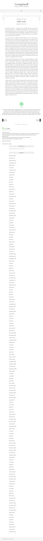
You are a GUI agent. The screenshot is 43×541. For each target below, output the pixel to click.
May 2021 (11, 182)
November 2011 (12, 280)
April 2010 (11, 323)
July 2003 (11, 514)
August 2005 (12, 457)
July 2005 (11, 459)
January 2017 (12, 208)
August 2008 (12, 371)
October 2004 (12, 481)
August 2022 (12, 165)
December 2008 (12, 361)
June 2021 (11, 179)
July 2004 (11, 486)
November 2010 (12, 306)
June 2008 (11, 376)
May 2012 (11, 265)
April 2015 (11, 239)
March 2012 (11, 270)
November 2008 (12, 364)
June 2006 (11, 433)
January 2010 (12, 330)
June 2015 (11, 234)
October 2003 (12, 507)
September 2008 (12, 368)
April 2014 (11, 244)
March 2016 (11, 225)
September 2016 (12, 215)
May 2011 (11, 292)
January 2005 (12, 474)
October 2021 (12, 172)
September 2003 (12, 510)
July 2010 (11, 316)
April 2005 (11, 467)
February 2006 (12, 443)
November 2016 (12, 210)
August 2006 (12, 428)
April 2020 (11, 191)
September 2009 (12, 340)
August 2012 (11, 261)
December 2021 (12, 170)
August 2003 (12, 512)
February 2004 (12, 498)
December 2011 (12, 277)
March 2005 (11, 469)
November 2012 (12, 256)
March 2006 (11, 440)
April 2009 (11, 352)
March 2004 (11, 495)
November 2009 (12, 335)
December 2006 (12, 419)
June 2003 (11, 517)
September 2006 (12, 426)
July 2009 (11, 344)
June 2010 (11, 318)
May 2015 (11, 237)
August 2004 (12, 483)
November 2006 (12, 421)
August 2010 (11, 313)
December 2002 (12, 531)
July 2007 (11, 402)
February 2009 (12, 356)
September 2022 (12, 162)
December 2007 (12, 390)
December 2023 (12, 155)
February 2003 (12, 526)
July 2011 (11, 289)
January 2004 (12, 500)
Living (24, 19)
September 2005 (12, 455)
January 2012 (12, 275)
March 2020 (11, 194)
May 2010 (11, 320)
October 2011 (12, 282)
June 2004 (11, 488)
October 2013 (12, 249)
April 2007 (11, 409)
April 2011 (11, 294)
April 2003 (11, 522)
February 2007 (12, 414)
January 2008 (12, 388)
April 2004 (11, 493)
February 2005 (12, 471)
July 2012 (11, 263)
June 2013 (11, 251)
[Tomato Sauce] (38, 120)
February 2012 (12, 273)
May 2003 (11, 519)
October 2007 (12, 395)
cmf (21, 107)
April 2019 (11, 198)
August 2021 (11, 174)
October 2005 (12, 452)
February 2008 (12, 385)
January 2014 (12, 246)
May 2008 (11, 378)
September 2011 (12, 285)
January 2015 (12, 241)
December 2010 (12, 304)
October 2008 (12, 366)
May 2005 (11, 464)
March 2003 (11, 524)
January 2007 (12, 416)
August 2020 (12, 189)
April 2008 (11, 380)
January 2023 (12, 158)
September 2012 (12, 258)
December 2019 (12, 196)
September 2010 (12, 311)
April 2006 (11, 438)
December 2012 (12, 253)
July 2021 (11, 177)
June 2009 (11, 347)
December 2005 (12, 447)
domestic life (20, 19)
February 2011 (12, 299)
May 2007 (11, 407)
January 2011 (11, 301)
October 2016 (12, 213)
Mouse (5, 128)
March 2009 (11, 354)
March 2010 (11, 325)
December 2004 (12, 476)
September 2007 (12, 397)
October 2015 (12, 232)
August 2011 (11, 287)
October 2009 (12, 337)
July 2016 (11, 220)
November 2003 (12, 505)
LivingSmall (21, 4)
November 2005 (12, 450)
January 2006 (12, 445)
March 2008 (11, 383)
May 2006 (11, 435)
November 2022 (12, 160)
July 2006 (11, 431)
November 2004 (12, 479)
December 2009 (12, 332)
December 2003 (12, 502)
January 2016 (12, 227)
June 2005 (11, 462)
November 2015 (12, 229)
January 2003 (12, 529)
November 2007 (12, 392)
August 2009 (12, 342)
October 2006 (12, 423)
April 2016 (11, 222)
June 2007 (11, 404)
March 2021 (11, 186)
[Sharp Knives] (4, 120)
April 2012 (11, 268)
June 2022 (11, 167)
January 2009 (12, 359)
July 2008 (11, 373)
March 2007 (11, 411)
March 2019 (11, 201)
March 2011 (11, 297)
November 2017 (12, 203)
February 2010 (12, 328)
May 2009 (11, 349)
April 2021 (11, 184)
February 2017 (12, 206)
